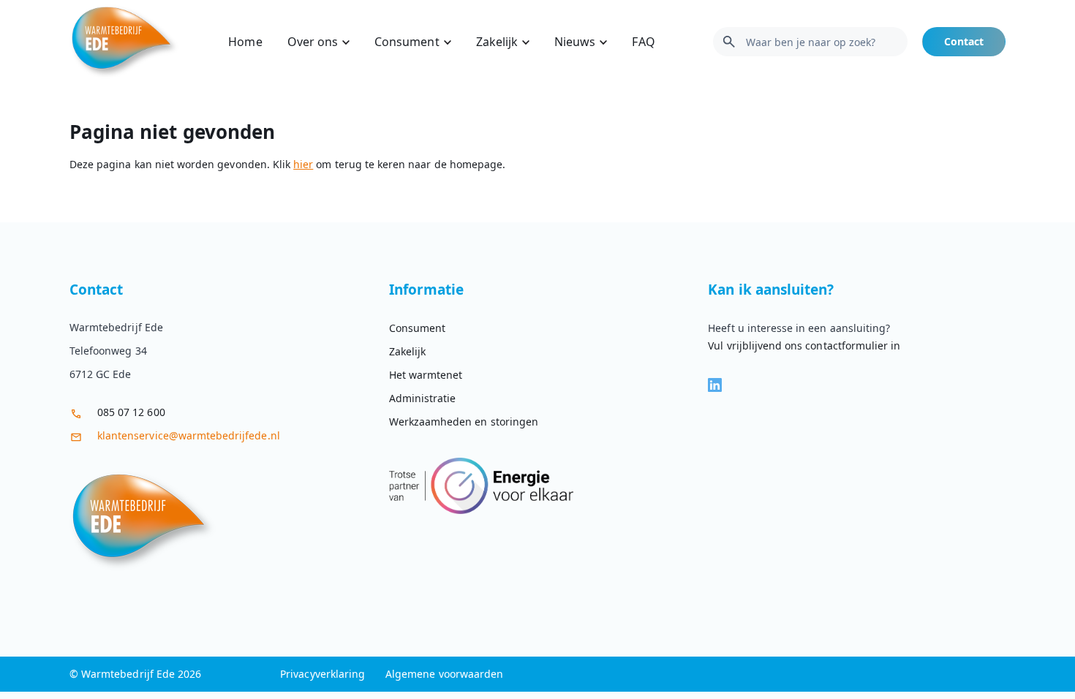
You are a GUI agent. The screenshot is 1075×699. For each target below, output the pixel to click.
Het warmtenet (426, 375)
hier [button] (303, 164)
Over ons (312, 42)
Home (245, 42)
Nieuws (574, 42)
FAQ (643, 42)
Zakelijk (497, 42)
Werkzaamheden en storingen (463, 421)
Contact (964, 41)
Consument (406, 42)
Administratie (422, 398)
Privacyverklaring (322, 674)
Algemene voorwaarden (444, 674)
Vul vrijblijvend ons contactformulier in (804, 345)
